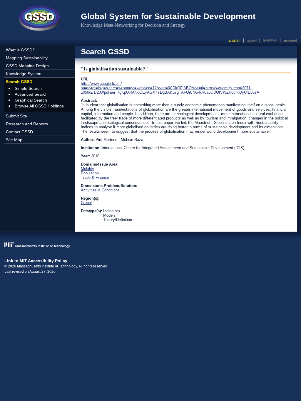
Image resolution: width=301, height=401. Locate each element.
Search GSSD (19, 81)
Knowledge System (23, 73)
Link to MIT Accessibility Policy (35, 260)
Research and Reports (27, 124)
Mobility (87, 168)
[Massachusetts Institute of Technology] (150, 245)
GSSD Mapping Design (27, 65)
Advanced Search (31, 94)
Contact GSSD (19, 131)
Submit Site (16, 116)
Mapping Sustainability (27, 57)
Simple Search (28, 88)
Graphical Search (31, 100)
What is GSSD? (20, 50)
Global (86, 203)
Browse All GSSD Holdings (39, 106)
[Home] (39, 19)
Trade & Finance (95, 177)
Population (90, 173)
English (234, 40)
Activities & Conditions (100, 190)
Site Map (14, 139)
